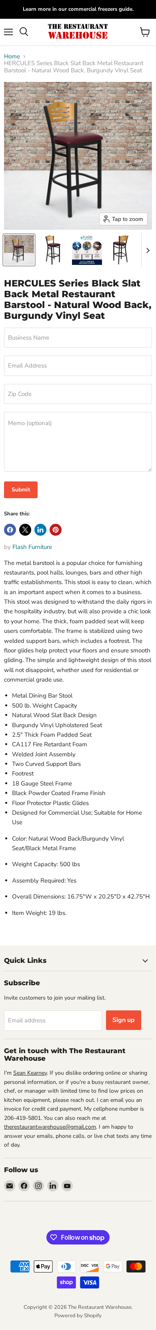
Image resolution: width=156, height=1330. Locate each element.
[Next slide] (147, 250)
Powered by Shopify (78, 1315)
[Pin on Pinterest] (56, 530)
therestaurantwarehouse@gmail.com (50, 1127)
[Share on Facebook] (10, 530)
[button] (19, 250)
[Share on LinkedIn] (40, 530)
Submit (21, 489)
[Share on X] (25, 530)
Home (12, 56)
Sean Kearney (30, 1073)
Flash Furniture (32, 547)
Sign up (123, 1020)
